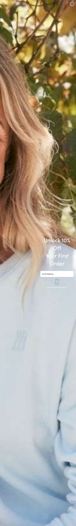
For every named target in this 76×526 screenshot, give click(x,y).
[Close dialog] (72, 4)
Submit (57, 282)
